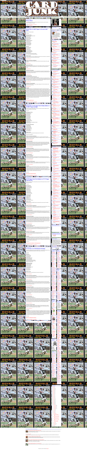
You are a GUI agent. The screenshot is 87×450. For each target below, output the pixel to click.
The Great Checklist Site (53, 252)
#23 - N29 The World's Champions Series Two (59, 364)
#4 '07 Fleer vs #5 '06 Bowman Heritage (35, 248)
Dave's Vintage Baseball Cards (54, 287)
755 (31, 25)
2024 (53, 388)
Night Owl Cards (55, 41)
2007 (53, 404)
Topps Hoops (54, 52)
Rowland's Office (59, 254)
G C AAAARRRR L (53, 355)
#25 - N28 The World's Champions (59, 368)
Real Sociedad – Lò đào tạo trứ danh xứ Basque (54, 327)
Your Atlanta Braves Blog (59, 267)
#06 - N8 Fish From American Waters (59, 324)
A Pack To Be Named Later (56, 49)
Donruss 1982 (54, 113)
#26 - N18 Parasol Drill (59, 370)
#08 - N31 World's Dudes (59, 328)
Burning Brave (59, 264)
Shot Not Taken (55, 189)
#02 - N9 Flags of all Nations (59, 314)
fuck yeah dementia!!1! (54, 331)
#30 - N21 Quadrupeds (59, 377)
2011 (53, 400)
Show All (60, 223)
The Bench (53, 276)
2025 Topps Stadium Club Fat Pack (56, 111)
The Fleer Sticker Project (56, 62)
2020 (53, 392)
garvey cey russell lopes (56, 57)
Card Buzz (54, 211)
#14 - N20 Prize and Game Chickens (59, 344)
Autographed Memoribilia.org (53, 289)
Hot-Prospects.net (59, 282)
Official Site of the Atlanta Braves (59, 253)
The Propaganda (53, 255)
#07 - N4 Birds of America (59, 326)
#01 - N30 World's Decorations (59, 313)
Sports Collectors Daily (53, 261)
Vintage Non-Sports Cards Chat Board (53, 272)
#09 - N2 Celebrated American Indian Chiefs (59, 331)
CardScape (53, 269)
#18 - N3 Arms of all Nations (59, 352)
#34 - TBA (59, 383)
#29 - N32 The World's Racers (59, 376)
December (55, 405)
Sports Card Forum (53, 277)
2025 (53, 387)
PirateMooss (53, 376)
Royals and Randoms (55, 142)
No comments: (35, 24)
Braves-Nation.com (59, 261)
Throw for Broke (54, 155)
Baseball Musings (58, 272)
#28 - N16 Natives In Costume (59, 374)
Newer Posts (28, 321)
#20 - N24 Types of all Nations (59, 356)
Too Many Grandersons (56, 165)
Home (38, 321)
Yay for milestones (55, 163)
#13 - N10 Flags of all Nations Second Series (59, 341)
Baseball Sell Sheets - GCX (53, 259)
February (55, 423)
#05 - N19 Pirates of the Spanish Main (59, 322)
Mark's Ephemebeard (53, 365)
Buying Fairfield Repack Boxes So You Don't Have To (34, 443)
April (54, 412)
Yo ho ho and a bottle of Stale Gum (54, 363)
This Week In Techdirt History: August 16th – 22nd (54, 305)
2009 (53, 402)
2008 (53, 403)
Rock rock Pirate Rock (53, 360)
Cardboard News (53, 264)
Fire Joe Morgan (58, 279)
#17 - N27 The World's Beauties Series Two (59, 350)
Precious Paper (53, 297)
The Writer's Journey (55, 54)
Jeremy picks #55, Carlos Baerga (56, 176)
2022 (53, 390)
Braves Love (59, 265)
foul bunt (54, 159)
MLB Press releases (59, 285)
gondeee (54, 325)
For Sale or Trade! (55, 66)
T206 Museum (54, 290)
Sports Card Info (55, 181)
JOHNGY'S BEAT (55, 178)
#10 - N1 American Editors (59, 333)
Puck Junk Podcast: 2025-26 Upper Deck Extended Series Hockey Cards (56, 96)
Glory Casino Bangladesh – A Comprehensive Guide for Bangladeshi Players (54, 334)
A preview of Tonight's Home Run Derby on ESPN (34, 436)
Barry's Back (29, 20)
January (55, 424)
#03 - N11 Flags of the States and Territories (59, 317)
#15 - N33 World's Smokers (59, 346)
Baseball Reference (59, 274)
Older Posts (48, 321)
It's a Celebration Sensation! (56, 44)
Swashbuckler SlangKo (53, 373)
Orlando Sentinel (58, 289)
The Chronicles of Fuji (55, 173)
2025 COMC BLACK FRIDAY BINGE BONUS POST (34, 430)
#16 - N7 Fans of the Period (59, 348)
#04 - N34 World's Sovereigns (59, 319)
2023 (53, 389)
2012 (53, 399)
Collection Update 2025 (55, 140)
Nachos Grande (55, 46)
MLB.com (59, 288)
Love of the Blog (55, 89)
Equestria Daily (54, 309)
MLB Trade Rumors (59, 286)
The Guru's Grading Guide (54, 282)
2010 (53, 401)
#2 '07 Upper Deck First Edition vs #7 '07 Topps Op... (56, 419)
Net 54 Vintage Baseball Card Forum (54, 275)
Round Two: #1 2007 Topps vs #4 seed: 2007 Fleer (56, 415)
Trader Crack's (54, 268)
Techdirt (53, 303)
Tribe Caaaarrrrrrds (53, 368)
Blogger (48, 448)
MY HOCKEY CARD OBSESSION (55, 131)
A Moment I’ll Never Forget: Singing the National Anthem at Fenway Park (56, 106)
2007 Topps (29, 25)
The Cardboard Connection (53, 267)
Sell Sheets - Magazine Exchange (53, 257)
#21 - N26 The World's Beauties (59, 359)
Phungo (54, 137)
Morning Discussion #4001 (54, 313)
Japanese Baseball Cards (56, 73)
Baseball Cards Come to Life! (56, 84)
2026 (53, 386)
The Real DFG (54, 108)
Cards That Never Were (55, 79)
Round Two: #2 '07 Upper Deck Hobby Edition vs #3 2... (56, 417)
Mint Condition (55, 154)
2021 (53, 391)
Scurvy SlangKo (53, 367)
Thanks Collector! (55, 171)
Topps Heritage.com (53, 263)
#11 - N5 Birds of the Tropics (59, 335)
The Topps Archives (55, 195)
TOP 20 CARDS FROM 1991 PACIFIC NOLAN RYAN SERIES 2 (36, 439)
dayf (29, 24)
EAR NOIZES (54, 235)
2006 (53, 425)
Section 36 (54, 207)
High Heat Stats (55, 98)
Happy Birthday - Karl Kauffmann (56, 193)
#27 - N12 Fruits (59, 372)
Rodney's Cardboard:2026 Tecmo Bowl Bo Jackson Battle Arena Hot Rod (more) (56, 119)
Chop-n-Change (58, 256)
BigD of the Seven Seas (53, 370)
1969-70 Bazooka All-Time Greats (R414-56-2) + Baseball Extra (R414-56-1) (56, 152)
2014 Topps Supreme (55, 82)
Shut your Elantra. (55, 71)
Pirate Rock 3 (53, 361)
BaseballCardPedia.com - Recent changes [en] (56, 148)
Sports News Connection (59, 294)
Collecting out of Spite (55, 129)
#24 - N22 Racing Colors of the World (59, 366)
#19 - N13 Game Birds (59, 354)
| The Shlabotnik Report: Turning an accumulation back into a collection (56, 122)
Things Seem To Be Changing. (56, 135)
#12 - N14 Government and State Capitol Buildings (59, 337)
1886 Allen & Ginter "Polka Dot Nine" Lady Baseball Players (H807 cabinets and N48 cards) (56, 219)
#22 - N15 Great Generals (59, 361)
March (54, 422)
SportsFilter (59, 295)
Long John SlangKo (53, 375)
